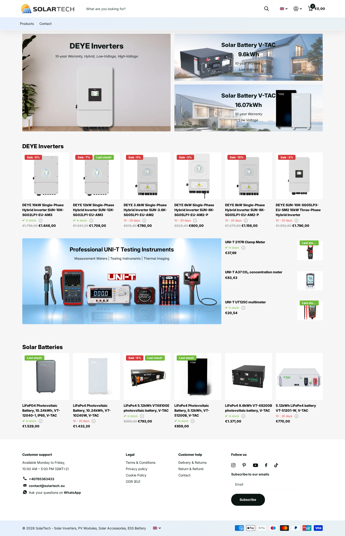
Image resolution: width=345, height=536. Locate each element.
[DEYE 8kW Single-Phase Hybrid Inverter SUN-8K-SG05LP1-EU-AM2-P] (248, 175)
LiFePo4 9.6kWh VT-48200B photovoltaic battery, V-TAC (248, 407)
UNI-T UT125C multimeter (245, 302)
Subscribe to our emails (250, 474)
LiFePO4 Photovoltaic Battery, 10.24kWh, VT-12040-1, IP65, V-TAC (41, 410)
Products (27, 24)
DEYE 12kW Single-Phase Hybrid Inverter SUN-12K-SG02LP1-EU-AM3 (93, 210)
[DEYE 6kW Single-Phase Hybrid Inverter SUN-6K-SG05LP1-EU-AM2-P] (197, 175)
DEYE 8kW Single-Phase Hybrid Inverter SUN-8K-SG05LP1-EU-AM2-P (245, 210)
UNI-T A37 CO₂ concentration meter (253, 272)
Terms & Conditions (140, 462)
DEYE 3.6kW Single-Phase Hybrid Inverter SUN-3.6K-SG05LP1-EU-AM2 (145, 210)
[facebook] (266, 465)
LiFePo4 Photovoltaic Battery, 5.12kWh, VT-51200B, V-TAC (191, 410)
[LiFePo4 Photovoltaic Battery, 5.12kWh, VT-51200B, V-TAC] (197, 376)
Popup (40, 220)
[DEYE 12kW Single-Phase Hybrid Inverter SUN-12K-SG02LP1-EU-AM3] (96, 175)
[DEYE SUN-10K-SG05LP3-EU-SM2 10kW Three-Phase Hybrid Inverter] (299, 175)
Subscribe (248, 500)
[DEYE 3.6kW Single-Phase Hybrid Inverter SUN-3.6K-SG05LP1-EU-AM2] (147, 175)
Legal (130, 454)
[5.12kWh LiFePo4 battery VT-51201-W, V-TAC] (299, 376)
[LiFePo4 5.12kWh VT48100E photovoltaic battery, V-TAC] (147, 376)
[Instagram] (233, 465)
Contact (45, 24)
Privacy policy (136, 469)
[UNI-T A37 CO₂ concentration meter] (310, 280)
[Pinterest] (244, 465)
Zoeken (266, 9)
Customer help (190, 454)
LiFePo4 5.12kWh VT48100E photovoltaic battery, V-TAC (146, 407)
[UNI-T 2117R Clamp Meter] (310, 250)
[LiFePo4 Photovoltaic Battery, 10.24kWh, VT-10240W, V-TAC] (96, 376)
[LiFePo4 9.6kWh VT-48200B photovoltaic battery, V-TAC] (248, 376)
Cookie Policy (136, 475)
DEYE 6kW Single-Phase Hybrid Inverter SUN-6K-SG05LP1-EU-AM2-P (194, 210)
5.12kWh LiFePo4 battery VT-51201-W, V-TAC (296, 407)
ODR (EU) (133, 481)
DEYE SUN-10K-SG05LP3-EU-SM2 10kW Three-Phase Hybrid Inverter (298, 210)
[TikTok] (276, 465)
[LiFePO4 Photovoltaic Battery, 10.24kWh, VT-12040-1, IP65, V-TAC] (45, 376)
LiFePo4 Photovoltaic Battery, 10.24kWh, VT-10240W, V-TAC (92, 410)
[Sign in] (297, 9)
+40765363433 (41, 479)
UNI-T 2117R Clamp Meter (245, 242)
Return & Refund (190, 469)
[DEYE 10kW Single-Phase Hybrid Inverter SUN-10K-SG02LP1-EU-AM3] (45, 175)
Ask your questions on (55, 492)
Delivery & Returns (192, 462)
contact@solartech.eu (47, 486)
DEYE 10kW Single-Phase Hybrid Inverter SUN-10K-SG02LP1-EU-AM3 (43, 210)
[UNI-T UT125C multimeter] (310, 310)
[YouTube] (255, 465)
